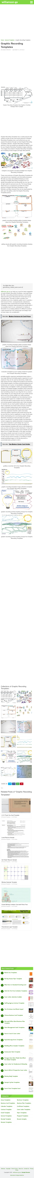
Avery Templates (5, 1100)
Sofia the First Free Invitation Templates (15, 991)
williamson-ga (10, 2)
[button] (31, 2)
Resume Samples (22, 1119)
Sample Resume (26, 1172)
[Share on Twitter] (10, 784)
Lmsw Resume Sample (8, 837)
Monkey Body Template (11, 1076)
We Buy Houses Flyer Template (13, 978)
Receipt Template (6, 1119)
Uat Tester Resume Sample (9, 860)
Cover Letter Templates (23, 1109)
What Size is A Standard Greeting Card (15, 985)
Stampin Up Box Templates (12, 1082)
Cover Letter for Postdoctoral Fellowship (15, 1064)
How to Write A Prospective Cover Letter (15, 1070)
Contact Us (26, 1168)
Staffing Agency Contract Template (14, 1003)
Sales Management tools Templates (14, 1027)
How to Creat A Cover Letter (12, 1033)
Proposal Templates (22, 1116)
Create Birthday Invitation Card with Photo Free (15, 904)
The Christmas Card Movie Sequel (13, 1009)
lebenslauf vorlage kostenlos (17, 1175)
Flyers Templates (22, 1112)
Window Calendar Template (9, 882)
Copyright (8, 1168)
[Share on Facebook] (14, 784)
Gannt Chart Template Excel (12, 1088)
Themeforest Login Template (10, 927)
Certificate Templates (23, 1106)
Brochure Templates (23, 1100)
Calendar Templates (6, 1106)
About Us (21, 1168)
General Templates (6, 49)
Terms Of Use (14, 1168)
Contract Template (6, 1109)
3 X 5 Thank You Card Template (10, 815)
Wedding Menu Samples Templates (14, 1046)
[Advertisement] (17, 22)
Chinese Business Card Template (13, 1015)
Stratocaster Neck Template (12, 1052)
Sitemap (3, 1168)
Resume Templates (6, 1122)
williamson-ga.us (5, 291)
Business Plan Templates (24, 1103)
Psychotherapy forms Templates (13, 1039)
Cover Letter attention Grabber (13, 997)
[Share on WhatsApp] (17, 784)
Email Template (5, 1112)
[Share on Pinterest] (21, 784)
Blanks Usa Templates (10, 972)
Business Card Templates (8, 1103)
